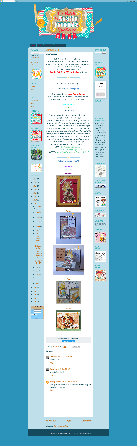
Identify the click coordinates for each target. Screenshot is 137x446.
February (38, 278)
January (38, 283)
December (38, 207)
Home (33, 45)
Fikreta (52, 369)
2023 (35, 190)
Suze (32, 93)
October (38, 218)
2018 (35, 288)
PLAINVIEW (74, 433)
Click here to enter (68, 341)
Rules (39, 45)
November (39, 212)
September (39, 221)
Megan (68, 211)
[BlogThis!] (74, 347)
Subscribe (100, 95)
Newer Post (51, 421)
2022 (35, 193)
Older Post (86, 421)
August (38, 227)
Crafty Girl (34, 100)
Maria (32, 90)
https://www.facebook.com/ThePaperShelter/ (72, 152)
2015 (35, 298)
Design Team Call (59, 45)
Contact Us (48, 45)
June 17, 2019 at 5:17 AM (64, 357)
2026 (35, 179)
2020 (35, 200)
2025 (35, 183)
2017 (35, 291)
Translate (36, 58)
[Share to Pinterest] (79, 347)
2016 (35, 295)
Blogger (88, 433)
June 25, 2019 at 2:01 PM (69, 382)
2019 (35, 203)
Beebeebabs (53, 357)
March (38, 274)
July (37, 230)
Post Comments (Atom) (61, 426)
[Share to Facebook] (77, 347)
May (37, 267)
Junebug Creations (55, 382)
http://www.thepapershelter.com (71, 147)
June (37, 234)
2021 (35, 196)
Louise (33, 87)
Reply (51, 363)
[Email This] (72, 347)
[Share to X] (76, 347)
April (37, 271)
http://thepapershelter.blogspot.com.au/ (71, 150)
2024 (35, 186)
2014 (35, 302)
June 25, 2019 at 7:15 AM (62, 369)
